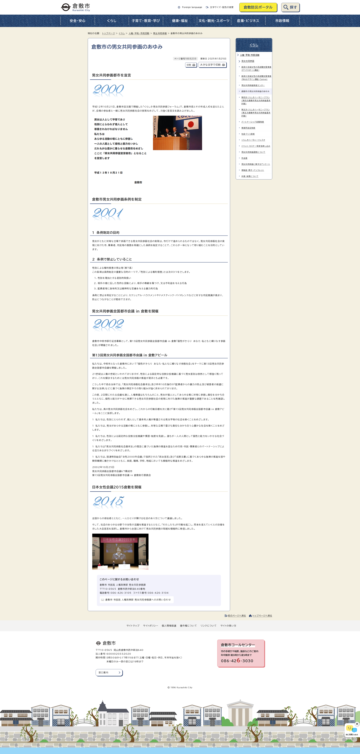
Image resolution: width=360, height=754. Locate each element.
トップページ (108, 33)
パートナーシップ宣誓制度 (252, 122)
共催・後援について (249, 176)
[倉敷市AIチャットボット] (351, 730)
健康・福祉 (180, 20)
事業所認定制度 (248, 128)
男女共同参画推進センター (253, 85)
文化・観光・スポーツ (214, 20)
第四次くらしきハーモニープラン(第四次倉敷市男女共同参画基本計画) (256, 101)
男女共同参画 (160, 33)
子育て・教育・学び (146, 20)
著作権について (188, 626)
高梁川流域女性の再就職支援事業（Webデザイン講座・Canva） (256, 77)
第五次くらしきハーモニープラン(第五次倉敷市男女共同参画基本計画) (256, 113)
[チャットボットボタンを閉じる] (357, 724)
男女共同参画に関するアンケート (255, 164)
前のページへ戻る (237, 616)
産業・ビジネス (248, 20)
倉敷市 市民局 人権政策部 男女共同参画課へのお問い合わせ (138, 600)
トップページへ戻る (262, 616)
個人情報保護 (169, 626)
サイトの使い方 (228, 626)
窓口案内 (103, 672)
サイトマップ (133, 626)
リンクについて (209, 626)
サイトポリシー (150, 626)
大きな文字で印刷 (210, 65)
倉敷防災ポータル (258, 7)
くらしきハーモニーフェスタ (253, 140)
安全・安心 (78, 20)
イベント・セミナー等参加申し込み (255, 146)
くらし (111, 20)
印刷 (189, 65)
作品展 (244, 158)
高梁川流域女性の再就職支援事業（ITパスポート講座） (256, 68)
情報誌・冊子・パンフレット (252, 170)
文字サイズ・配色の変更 (222, 7)
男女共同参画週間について (253, 152)
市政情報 (282, 20)
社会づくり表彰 (248, 134)
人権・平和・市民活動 (139, 33)
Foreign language (192, 7)
